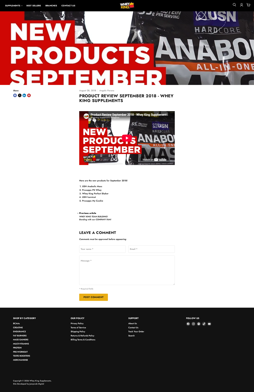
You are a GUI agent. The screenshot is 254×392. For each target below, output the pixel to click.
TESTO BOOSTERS (21, 355)
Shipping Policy (78, 331)
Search (131, 335)
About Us (132, 323)
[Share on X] (19, 95)
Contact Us (68, 5)
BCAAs (16, 323)
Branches (51, 5)
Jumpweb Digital (37, 383)
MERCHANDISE (20, 359)
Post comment (93, 297)
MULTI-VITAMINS (21, 343)
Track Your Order (136, 331)
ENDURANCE (19, 331)
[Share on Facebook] (15, 95)
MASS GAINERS (20, 339)
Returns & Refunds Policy (82, 335)
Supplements (13, 5)
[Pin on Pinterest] (29, 95)
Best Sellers (33, 5)
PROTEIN (17, 347)
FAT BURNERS (19, 335)
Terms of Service (78, 327)
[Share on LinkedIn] (24, 95)
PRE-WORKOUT (20, 351)
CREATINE (18, 327)
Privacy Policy (77, 323)
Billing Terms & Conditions (83, 339)
